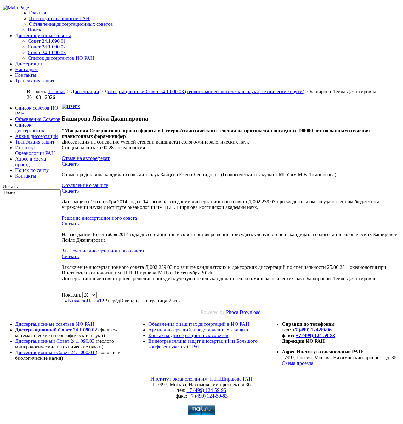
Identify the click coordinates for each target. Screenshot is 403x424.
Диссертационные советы (43, 35)
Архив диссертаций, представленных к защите (198, 329)
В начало (77, 300)
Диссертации (29, 63)
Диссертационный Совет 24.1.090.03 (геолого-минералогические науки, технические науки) (204, 91)
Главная (37, 12)
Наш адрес (26, 69)
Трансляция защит (34, 80)
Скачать (70, 164)
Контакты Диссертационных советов (188, 335)
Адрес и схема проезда (30, 161)
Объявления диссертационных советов (71, 24)
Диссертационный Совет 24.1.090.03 (55, 341)
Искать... (12, 186)
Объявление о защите (85, 185)
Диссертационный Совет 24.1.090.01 (55, 352)
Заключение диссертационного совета (103, 250)
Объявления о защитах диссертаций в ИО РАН (198, 324)
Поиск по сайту (32, 170)
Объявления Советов (37, 119)
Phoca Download (243, 312)
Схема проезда (297, 363)
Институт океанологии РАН (59, 18)
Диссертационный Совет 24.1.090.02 (56, 329)
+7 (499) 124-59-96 (312, 329)
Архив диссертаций (36, 136)
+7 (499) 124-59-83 (315, 335)
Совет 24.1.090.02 (47, 46)
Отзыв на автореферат (86, 158)
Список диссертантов (29, 127)
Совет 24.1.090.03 (47, 52)
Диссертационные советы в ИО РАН (54, 324)
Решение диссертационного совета (99, 218)
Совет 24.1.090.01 (47, 41)
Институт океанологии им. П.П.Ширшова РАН (201, 379)
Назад (93, 300)
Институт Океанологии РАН (35, 150)
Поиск (35, 29)
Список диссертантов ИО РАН (61, 58)
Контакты (25, 75)
